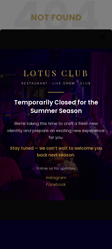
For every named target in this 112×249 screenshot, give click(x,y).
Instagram (56, 177)
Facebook (56, 184)
